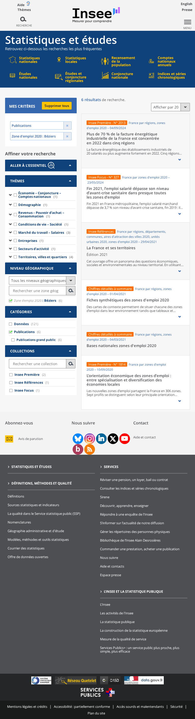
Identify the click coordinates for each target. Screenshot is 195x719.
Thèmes (24, 9)
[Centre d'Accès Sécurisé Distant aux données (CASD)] (111, 684)
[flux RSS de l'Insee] (90, 449)
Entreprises (30, 240)
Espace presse (110, 575)
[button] (179, 159)
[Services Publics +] (97, 697)
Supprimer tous (56, 106)
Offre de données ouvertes (28, 557)
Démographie (32, 204)
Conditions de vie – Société (43, 224)
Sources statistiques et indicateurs (33, 505)
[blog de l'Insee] (77, 449)
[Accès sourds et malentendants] (28, 4)
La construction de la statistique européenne (134, 630)
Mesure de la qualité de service (123, 639)
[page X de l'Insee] (113, 439)
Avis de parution (30, 438)
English (186, 4)
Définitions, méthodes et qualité (41, 483)
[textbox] (37, 290)
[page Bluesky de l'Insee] (77, 438)
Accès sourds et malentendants (140, 706)
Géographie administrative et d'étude (36, 531)
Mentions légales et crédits (27, 706)
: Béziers (35, 300)
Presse (187, 9)
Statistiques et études (31, 466)
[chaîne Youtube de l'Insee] (124, 439)
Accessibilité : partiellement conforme (82, 706)
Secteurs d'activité (36, 248)
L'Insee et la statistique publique (133, 591)
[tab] (41, 165)
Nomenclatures (19, 522)
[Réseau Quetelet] (76, 684)
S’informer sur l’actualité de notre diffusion (132, 523)
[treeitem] (42, 194)
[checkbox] (15, 195)
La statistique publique (117, 621)
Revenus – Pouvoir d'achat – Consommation (41, 214)
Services (111, 466)
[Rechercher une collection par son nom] (70, 363)
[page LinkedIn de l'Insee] (101, 438)
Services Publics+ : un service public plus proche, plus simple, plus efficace (139, 649)
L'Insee (105, 604)
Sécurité (176, 706)
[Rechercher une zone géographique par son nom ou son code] (70, 290)
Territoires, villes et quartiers (45, 257)
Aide (21, 5)
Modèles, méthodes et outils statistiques (38, 539)
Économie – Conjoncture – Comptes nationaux (39, 195)
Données (21, 324)
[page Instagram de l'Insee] (89, 438)
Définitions (16, 496)
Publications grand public (36, 340)
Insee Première (27, 374)
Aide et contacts (112, 566)
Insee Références (28, 382)
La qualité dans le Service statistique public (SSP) (44, 513)
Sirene (104, 497)
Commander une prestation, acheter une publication (140, 549)
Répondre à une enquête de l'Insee (126, 514)
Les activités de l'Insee (116, 613)
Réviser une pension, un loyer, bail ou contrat (134, 479)
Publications (24, 331)
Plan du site (96, 713)
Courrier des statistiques (26, 548)
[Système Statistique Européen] (41, 684)
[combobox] (42, 290)
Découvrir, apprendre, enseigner (124, 505)
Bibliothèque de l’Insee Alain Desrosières (130, 540)
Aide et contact (144, 437)
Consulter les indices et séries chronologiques (134, 488)
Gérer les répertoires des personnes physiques (135, 531)
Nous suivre (109, 557)
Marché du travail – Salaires (44, 232)
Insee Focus (24, 390)
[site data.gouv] (144, 684)
